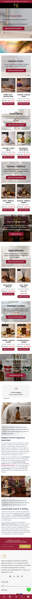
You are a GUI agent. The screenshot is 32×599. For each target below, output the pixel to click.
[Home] (3, 596)
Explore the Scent (8, 103)
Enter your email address (8, 546)
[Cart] (16, 596)
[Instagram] (10, 576)
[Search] (22, 596)
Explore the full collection (16, 70)
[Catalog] (10, 596)
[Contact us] (29, 589)
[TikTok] (14, 576)
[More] (28, 596)
